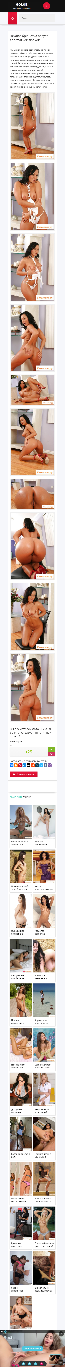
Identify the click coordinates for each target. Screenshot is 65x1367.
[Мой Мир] (24, 765)
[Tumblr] (45, 765)
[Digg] (28, 765)
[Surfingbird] (41, 765)
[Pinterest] (20, 765)
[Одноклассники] (16, 765)
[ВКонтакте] (11, 765)
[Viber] (50, 765)
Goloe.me (25, 6)
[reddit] (33, 765)
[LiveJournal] (37, 765)
